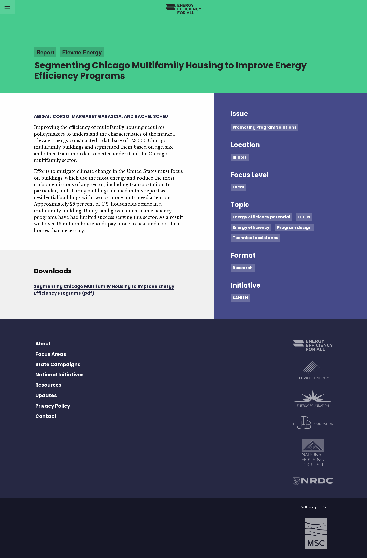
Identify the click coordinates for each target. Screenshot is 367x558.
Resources (48, 385)
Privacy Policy (52, 406)
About (43, 343)
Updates (46, 395)
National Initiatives (59, 375)
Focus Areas (50, 354)
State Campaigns (57, 364)
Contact (46, 416)
